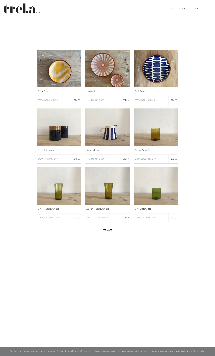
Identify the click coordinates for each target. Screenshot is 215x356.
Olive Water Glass (143, 209)
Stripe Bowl (43, 91)
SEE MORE (107, 230)
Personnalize (199, 351)
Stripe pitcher (92, 150)
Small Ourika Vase (46, 150)
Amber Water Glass (143, 150)
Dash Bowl (140, 91)
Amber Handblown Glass (97, 209)
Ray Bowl (90, 91)
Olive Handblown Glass (48, 209)
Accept (189, 351)
